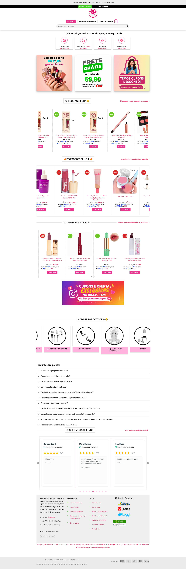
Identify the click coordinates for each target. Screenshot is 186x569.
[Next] (149, 124)
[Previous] (37, 124)
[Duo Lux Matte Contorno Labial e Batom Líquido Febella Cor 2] (96, 121)
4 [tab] (90, 491)
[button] (71, 21)
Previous (38, 463)
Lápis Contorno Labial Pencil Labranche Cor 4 (93, 259)
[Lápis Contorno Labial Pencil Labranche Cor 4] (94, 244)
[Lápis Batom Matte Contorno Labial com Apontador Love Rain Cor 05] (66, 244)
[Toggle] (38, 371)
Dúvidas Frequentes (98, 520)
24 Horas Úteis (64, 48)
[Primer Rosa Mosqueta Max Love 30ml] (41, 121)
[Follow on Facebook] (97, 6)
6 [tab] (96, 491)
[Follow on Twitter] (103, 6)
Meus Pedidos (74, 507)
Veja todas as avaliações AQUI (136, 430)
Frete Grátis (96, 529)
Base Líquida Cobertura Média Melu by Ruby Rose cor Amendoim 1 (73, 198)
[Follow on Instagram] (99, 6)
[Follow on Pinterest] (105, 6)
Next (148, 463)
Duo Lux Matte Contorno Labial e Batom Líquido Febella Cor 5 (124, 136)
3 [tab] (86, 491)
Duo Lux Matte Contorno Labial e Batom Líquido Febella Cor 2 (97, 136)
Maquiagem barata (103, 547)
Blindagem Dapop (89, 547)
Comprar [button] (42, 146)
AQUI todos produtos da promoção (134, 159)
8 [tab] (103, 491)
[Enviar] (127, 26)
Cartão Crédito (102, 48)
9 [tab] (106, 491)
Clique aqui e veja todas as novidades (134, 101)
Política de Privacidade (100, 516)
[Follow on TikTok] (101, 6)
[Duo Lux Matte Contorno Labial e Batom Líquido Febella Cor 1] (69, 121)
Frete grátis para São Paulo (85, 544)
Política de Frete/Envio (99, 511)
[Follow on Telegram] (107, 6)
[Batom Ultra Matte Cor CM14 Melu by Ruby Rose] (39, 244)
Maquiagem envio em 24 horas (48, 544)
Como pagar (96, 507)
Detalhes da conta (76, 503)
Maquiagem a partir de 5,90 (129, 544)
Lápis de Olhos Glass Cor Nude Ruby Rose (129, 197)
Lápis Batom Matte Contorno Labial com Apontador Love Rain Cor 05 (66, 260)
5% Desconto (122, 48)
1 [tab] (80, 491)
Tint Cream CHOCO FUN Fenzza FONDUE (44, 197)
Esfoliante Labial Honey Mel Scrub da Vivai (121, 259)
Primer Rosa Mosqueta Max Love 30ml (42, 136)
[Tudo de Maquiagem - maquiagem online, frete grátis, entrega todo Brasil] (93, 13)
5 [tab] (93, 491)
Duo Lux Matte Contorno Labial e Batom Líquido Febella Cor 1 (69, 136)
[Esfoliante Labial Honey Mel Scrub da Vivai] (121, 244)
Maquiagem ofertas (68, 544)
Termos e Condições (76, 511)
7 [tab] (99, 491)
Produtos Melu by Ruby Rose (107, 544)
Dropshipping (74, 523)
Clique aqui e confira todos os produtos (133, 222)
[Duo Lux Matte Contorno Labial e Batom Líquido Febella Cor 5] (124, 121)
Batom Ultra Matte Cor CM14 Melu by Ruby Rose (39, 259)
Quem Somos (96, 503)
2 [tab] (83, 491)
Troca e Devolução (98, 524)
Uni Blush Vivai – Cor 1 (101, 196)
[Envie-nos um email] (53, 536)
